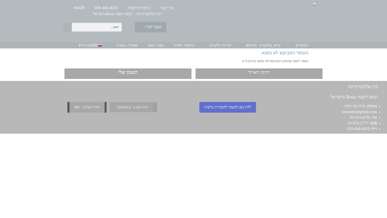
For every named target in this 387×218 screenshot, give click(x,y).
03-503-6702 (360, 117)
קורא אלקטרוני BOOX (263, 45)
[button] (150, 27)
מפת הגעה (156, 45)
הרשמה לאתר (184, 45)
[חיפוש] (67, 27)
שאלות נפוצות (127, 45)
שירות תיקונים (220, 45)
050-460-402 (357, 129)
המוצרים (301, 45)
